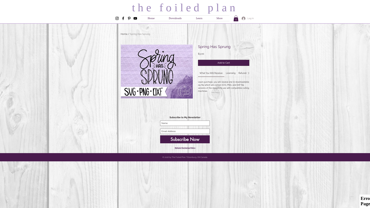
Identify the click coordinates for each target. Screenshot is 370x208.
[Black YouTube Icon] (135, 18)
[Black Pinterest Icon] (129, 18)
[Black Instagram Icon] (117, 18)
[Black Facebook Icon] (123, 18)
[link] (211, 73)
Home (124, 34)
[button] (219, 18)
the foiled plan (185, 7)
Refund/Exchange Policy (185, 148)
